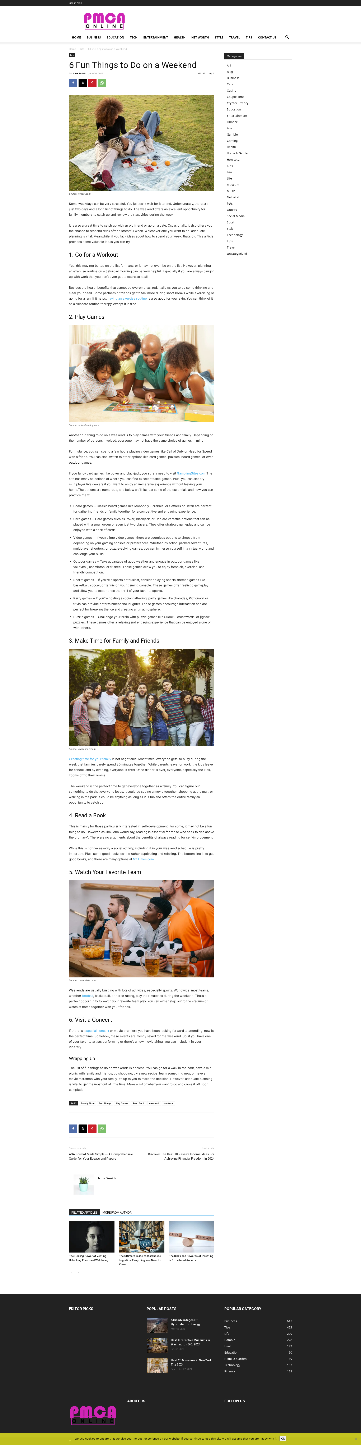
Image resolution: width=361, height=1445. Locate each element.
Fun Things (105, 1103)
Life (82, 49)
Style (219, 37)
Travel (234, 37)
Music (231, 191)
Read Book (139, 1103)
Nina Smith (79, 73)
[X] (83, 83)
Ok (283, 1438)
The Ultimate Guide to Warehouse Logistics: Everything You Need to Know (140, 1260)
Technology (235, 235)
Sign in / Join (76, 2)
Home (76, 37)
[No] (356, 1439)
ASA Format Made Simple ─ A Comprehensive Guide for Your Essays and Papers (101, 1156)
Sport (230, 222)
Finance (232, 122)
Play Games (122, 1103)
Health (180, 37)
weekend (154, 1103)
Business (94, 37)
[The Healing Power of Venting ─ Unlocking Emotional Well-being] (91, 1237)
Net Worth (200, 37)
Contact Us (267, 37)
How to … (233, 160)
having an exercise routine (127, 298)
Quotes (232, 210)
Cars (230, 84)
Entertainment (155, 37)
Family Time (87, 1103)
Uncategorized (237, 254)
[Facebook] (73, 83)
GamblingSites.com (191, 473)
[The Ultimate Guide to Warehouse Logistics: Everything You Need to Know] (141, 1237)
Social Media (236, 216)
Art (229, 65)
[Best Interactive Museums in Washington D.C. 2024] (157, 1345)
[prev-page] (71, 1272)
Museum (233, 185)
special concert (97, 1031)
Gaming (232, 141)
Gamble (232, 134)
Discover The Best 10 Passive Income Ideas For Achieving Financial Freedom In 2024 (181, 1156)
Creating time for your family (90, 759)
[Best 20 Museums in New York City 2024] (157, 1365)
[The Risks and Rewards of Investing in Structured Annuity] (191, 1237)
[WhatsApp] (102, 83)
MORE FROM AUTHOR (117, 1212)
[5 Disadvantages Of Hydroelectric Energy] (157, 1325)
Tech (133, 37)
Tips (249, 37)
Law (229, 172)
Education (115, 37)
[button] (287, 38)
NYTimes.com (143, 859)
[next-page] (78, 1272)
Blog (230, 72)
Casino (231, 90)
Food (230, 128)
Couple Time (235, 97)
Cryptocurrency (237, 103)
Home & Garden (238, 153)
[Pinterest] (92, 83)
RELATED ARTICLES (84, 1212)
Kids (230, 166)
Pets (230, 203)
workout (168, 1103)
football (87, 996)
